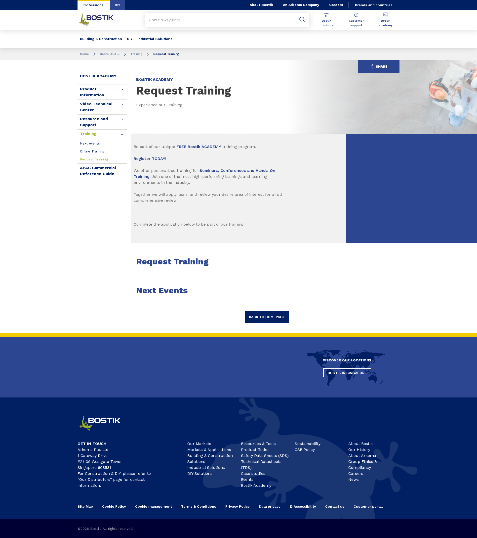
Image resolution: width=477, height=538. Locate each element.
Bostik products (326, 23)
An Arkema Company (301, 5)
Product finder (255, 449)
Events (247, 479)
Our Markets (199, 443)
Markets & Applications (209, 449)
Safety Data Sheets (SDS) (265, 455)
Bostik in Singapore (347, 373)
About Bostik (261, 5)
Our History (359, 449)
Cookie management (153, 506)
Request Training (94, 159)
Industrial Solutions (154, 39)
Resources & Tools (258, 443)
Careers (336, 5)
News (353, 479)
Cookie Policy (114, 506)
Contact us (334, 506)
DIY (117, 5)
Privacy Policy (237, 506)
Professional (93, 5)
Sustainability (307, 443)
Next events (90, 143)
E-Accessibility (303, 506)
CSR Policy (305, 449)
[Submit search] (302, 20)
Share (381, 66)
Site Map (85, 506)
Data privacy (269, 506)
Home (84, 54)
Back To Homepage (267, 317)
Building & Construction (101, 39)
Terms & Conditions (198, 506)
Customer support (356, 23)
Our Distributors (94, 479)
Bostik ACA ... (109, 54)
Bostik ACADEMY (98, 76)
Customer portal (368, 506)
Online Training (92, 151)
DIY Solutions (199, 473)
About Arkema (362, 455)
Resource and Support (94, 121)
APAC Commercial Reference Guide (98, 170)
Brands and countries (374, 5)
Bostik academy (386, 23)
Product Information (92, 92)
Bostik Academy (256, 485)
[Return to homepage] (100, 20)
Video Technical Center (96, 106)
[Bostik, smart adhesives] (104, 432)
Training (136, 54)
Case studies (253, 473)
